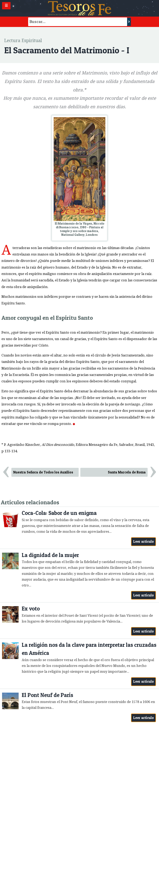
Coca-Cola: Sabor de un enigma (59, 513)
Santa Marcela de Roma (127, 472)
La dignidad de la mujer (50, 555)
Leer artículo (143, 541)
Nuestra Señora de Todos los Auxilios (43, 472)
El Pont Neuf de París (47, 695)
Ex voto (31, 608)
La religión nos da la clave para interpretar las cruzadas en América (89, 649)
